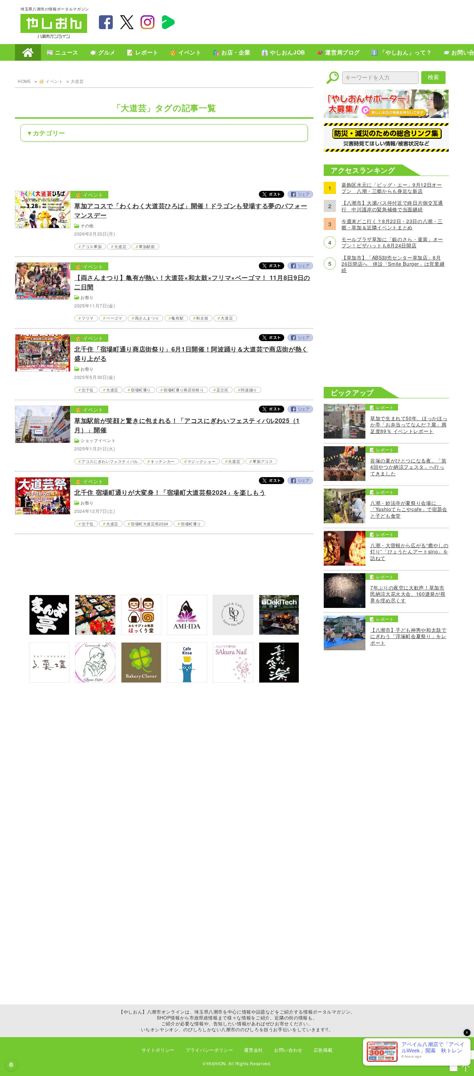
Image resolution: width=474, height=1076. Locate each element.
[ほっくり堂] (141, 633)
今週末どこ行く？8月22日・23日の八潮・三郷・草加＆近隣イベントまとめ (392, 224)
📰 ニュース (62, 52)
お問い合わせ (288, 1050)
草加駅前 (147, 246)
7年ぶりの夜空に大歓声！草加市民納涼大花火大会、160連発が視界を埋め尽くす (407, 593)
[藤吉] (95, 633)
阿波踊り (249, 389)
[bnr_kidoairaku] (279, 681)
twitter (127, 22)
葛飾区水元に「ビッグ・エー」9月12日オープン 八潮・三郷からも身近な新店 (391, 187)
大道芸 (77, 81)
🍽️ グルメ (103, 52)
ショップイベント (98, 440)
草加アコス (263, 461)
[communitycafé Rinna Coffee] (95, 681)
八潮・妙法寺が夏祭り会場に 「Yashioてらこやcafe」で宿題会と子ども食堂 (408, 509)
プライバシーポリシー (209, 1050)
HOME (28, 52)
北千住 (88, 389)
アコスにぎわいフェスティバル (110, 461)
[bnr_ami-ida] (187, 633)
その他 (87, 225)
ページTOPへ (465, 1067)
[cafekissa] (187, 681)
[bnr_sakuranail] (233, 681)
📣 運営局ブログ (338, 52)
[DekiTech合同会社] (279, 633)
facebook (106, 22)
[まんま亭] (49, 633)
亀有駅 (177, 318)
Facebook (300, 194)
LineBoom (168, 22)
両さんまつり (147, 318)
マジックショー (201, 461)
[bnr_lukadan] (49, 681)
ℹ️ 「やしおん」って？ (401, 52)
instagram (147, 22)
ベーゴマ (114, 318)
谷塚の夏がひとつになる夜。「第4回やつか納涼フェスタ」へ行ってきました (408, 466)
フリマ (88, 318)
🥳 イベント (186, 52)
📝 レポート (143, 52)
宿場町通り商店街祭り (183, 389)
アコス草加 (92, 246)
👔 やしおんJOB (283, 52)
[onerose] (233, 633)
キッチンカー (163, 461)
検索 (433, 77)
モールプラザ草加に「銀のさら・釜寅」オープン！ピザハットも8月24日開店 (392, 242)
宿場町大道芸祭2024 (149, 523)
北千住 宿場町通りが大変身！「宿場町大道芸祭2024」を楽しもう (169, 492)
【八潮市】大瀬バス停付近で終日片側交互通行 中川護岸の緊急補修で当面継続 (392, 206)
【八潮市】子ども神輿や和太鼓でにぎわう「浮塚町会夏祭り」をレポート (408, 636)
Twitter (272, 194)
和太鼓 (202, 318)
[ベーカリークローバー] (141, 681)
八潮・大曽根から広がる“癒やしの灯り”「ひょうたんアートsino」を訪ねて (409, 551)
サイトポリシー (158, 1050)
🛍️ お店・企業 (231, 52)
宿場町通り (141, 389)
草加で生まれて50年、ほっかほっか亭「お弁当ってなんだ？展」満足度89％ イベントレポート (408, 424)
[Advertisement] (327, 21)
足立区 (223, 389)
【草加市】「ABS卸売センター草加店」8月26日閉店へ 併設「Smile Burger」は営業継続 (393, 263)
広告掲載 (323, 1050)
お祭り (87, 297)
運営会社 (253, 1050)
